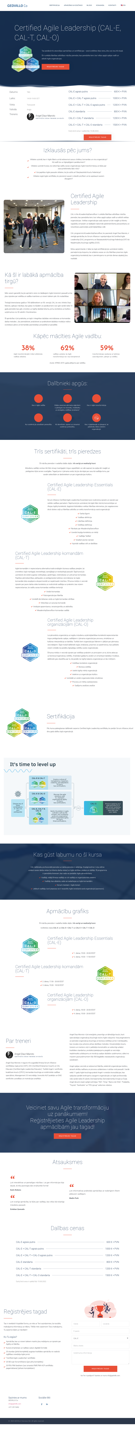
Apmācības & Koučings (73, 5)
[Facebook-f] (42, 1404)
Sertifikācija (54, 5)
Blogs (89, 5)
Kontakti (112, 5)
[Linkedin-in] (47, 1404)
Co (17, 5)
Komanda (100, 5)
